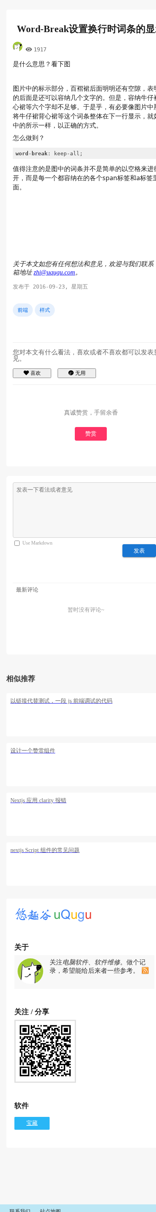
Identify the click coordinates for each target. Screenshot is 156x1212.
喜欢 (35, 373)
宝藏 (32, 1123)
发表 (139, 550)
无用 (80, 373)
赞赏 (90, 434)
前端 (23, 310)
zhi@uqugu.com (54, 272)
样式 (45, 310)
